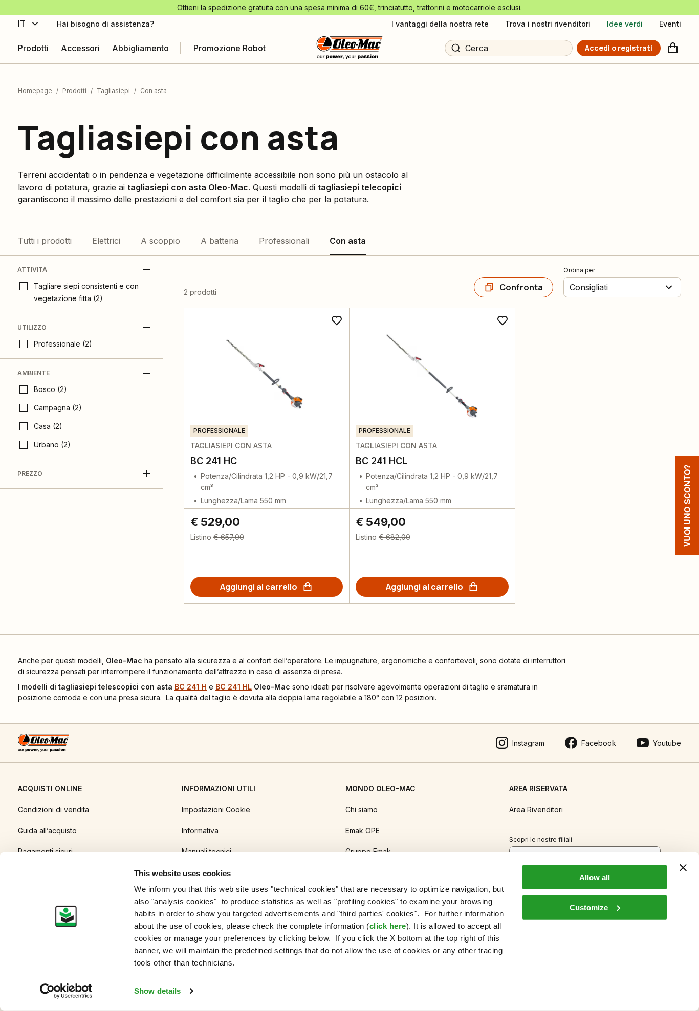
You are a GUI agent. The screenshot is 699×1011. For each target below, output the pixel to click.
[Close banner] (683, 867)
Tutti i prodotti (45, 241)
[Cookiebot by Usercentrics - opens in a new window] (66, 991)
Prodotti (74, 91)
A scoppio (160, 241)
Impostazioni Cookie (216, 809)
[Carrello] (673, 48)
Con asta (348, 241)
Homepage (35, 91)
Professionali (284, 241)
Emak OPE (362, 830)
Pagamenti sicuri (45, 851)
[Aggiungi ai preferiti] (337, 320)
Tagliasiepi (113, 91)
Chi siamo (361, 809)
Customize (589, 907)
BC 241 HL (233, 686)
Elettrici (106, 241)
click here (387, 926)
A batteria (219, 241)
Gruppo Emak (368, 851)
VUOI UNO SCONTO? (687, 505)
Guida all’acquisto (47, 830)
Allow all (594, 877)
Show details (157, 990)
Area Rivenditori (536, 809)
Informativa (200, 830)
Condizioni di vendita (53, 809)
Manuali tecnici (206, 851)
